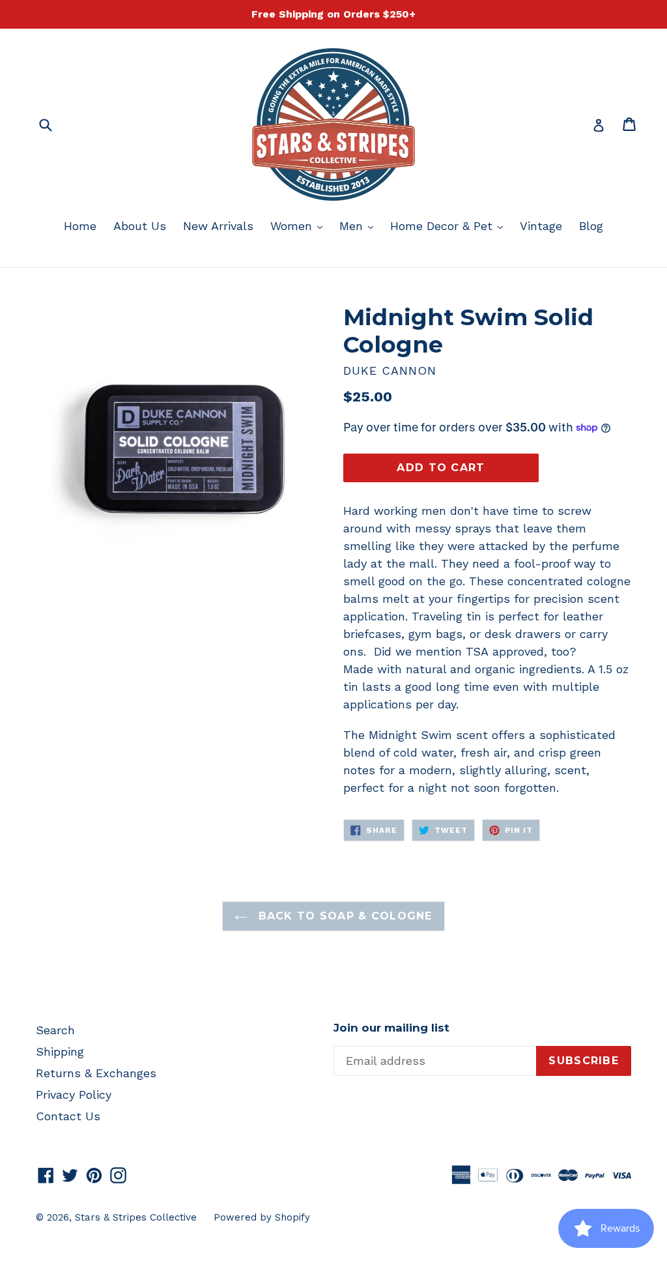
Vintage (541, 226)
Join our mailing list (391, 1027)
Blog (591, 226)
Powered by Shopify (262, 1217)
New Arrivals (218, 226)
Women (299, 225)
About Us (139, 226)
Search (55, 1030)
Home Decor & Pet (449, 225)
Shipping (60, 1051)
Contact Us (68, 1116)
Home (80, 226)
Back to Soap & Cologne (343, 916)
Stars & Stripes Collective (136, 1217)
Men (359, 225)
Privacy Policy (73, 1094)
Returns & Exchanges (96, 1073)
